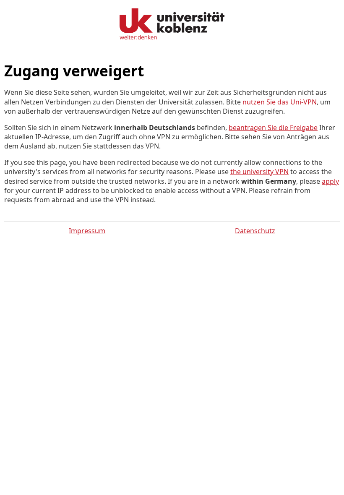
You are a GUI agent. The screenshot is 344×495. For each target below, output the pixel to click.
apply (330, 181)
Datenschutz (255, 230)
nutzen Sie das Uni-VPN (279, 102)
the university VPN (259, 171)
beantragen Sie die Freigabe (273, 127)
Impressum (87, 230)
